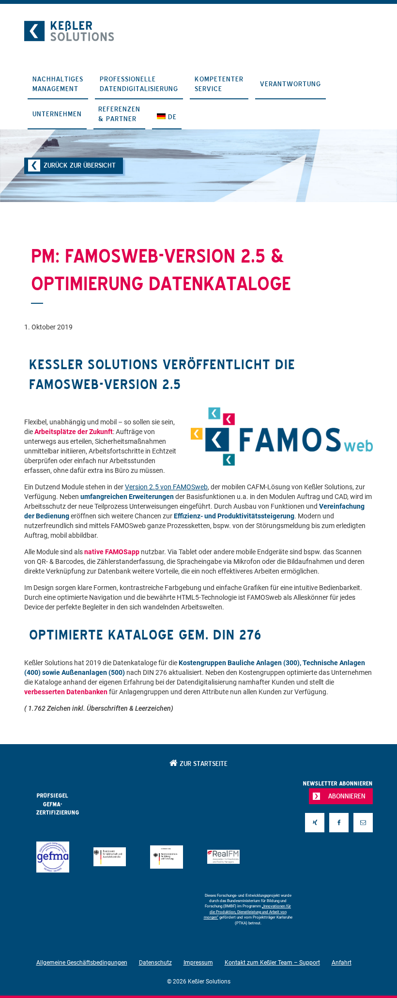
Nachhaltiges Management (57, 84)
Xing (314, 837)
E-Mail (363, 837)
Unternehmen (57, 114)
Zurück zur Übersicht (80, 165)
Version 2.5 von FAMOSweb (166, 487)
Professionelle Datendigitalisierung (139, 84)
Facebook (339, 837)
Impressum (198, 962)
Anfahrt (341, 962)
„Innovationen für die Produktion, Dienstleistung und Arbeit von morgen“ (247, 912)
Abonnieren (347, 796)
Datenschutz (155, 962)
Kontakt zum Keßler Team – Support (272, 962)
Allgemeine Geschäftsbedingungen (81, 962)
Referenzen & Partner (119, 114)
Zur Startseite (203, 763)
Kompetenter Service (219, 84)
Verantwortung (290, 84)
